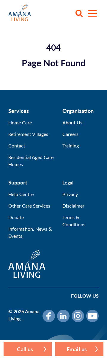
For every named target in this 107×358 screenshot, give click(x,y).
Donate (16, 217)
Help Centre (21, 194)
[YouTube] (92, 316)
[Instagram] (78, 316)
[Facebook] (49, 316)
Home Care (20, 122)
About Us (72, 122)
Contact (16, 145)
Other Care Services (29, 206)
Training (70, 145)
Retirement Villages (28, 134)
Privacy (70, 194)
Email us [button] (77, 349)
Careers (70, 134)
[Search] (79, 13)
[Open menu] (92, 13)
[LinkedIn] (63, 316)
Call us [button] (25, 349)
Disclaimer (73, 206)
